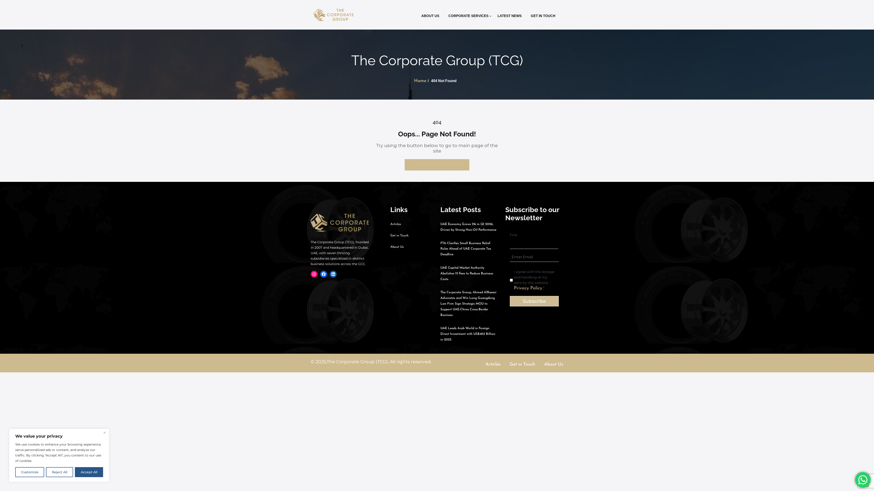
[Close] (104, 432)
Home (420, 81)
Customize (29, 472)
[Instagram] (314, 274)
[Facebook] (323, 274)
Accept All (89, 472)
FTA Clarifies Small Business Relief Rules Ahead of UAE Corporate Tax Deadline (465, 249)
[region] (59, 455)
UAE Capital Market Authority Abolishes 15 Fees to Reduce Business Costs (466, 273)
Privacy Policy (528, 288)
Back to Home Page (437, 165)
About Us (430, 16)
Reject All (59, 472)
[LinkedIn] (333, 274)
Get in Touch (543, 16)
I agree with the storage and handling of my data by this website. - (534, 280)
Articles (395, 224)
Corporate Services (468, 16)
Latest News (510, 16)
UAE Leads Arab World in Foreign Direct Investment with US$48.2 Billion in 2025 (467, 334)
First (513, 235)
